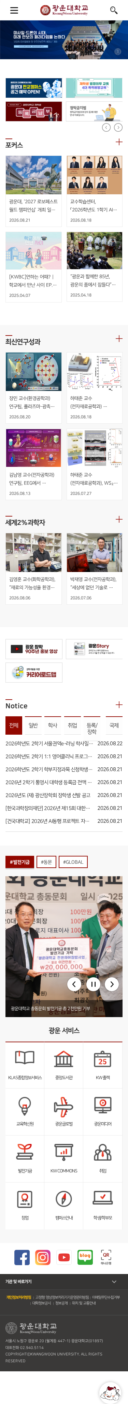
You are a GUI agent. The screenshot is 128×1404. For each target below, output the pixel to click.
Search (114, 10)
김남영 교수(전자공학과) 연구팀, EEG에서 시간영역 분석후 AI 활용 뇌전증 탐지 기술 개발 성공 (32, 479)
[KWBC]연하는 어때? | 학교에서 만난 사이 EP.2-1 (33, 281)
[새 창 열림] (33, 88)
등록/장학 (92, 728)
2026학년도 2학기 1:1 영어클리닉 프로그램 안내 (49, 757)
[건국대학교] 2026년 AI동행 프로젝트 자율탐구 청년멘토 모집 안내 (49, 821)
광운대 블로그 (85, 1257)
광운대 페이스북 (22, 1257)
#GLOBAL (73, 862)
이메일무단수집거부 (106, 1297)
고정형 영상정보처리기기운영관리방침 (62, 1297)
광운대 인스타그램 (43, 1257)
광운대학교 (64, 10)
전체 (13, 725)
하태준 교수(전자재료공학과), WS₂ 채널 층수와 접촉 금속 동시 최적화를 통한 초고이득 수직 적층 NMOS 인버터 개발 (92, 479)
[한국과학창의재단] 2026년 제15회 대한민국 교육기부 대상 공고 (49, 808)
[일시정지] (93, 984)
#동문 (46, 862)
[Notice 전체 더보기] (119, 704)
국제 (114, 725)
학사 (52, 725)
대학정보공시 (41, 1303)
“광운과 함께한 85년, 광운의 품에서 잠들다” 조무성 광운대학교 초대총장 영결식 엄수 (90, 281)
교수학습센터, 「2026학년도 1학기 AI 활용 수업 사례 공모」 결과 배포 (94, 206)
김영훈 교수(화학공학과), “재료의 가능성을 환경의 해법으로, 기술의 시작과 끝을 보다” (33, 584)
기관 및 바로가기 (18, 1281)
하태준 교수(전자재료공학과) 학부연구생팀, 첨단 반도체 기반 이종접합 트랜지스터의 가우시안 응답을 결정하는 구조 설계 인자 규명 (92, 403)
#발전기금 (20, 862)
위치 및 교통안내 (84, 1303)
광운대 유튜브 (64, 1257)
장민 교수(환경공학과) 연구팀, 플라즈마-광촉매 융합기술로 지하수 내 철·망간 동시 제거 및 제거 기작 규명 (32, 403)
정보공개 (61, 1303)
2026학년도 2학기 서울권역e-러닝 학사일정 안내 (49, 744)
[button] (74, 984)
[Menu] (14, 10)
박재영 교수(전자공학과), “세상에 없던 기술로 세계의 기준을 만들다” (93, 584)
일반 (33, 725)
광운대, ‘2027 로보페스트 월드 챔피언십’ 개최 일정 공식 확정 (33, 206)
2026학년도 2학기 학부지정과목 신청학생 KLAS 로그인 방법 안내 (49, 769)
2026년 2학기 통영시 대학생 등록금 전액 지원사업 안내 (49, 782)
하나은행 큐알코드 (106, 1257)
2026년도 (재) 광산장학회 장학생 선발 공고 (47, 795)
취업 (72, 725)
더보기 (119, 141)
